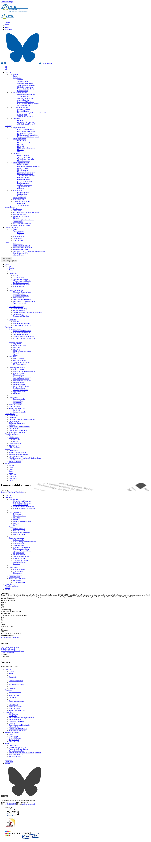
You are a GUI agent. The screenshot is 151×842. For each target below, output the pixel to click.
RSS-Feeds (8, 29)
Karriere (7, 242)
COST (19, 151)
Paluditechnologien (19, 214)
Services (7, 463)
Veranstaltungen (18, 231)
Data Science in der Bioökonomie (28, 104)
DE (6, 67)
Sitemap (11, 480)
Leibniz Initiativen (23, 155)
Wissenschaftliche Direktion (26, 85)
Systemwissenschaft (23, 105)
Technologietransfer (23, 205)
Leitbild (15, 74)
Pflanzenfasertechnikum (25, 174)
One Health (17, 211)
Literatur (20, 120)
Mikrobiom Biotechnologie (26, 94)
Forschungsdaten (18, 199)
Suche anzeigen (6, 258)
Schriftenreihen (22, 194)
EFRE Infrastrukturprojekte (26, 148)
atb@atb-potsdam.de (28, 804)
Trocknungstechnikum (24, 185)
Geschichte (16, 118)
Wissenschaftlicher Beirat (25, 89)
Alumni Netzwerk (19, 255)
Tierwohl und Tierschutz (25, 116)
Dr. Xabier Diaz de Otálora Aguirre (12, 651)
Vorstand (20, 80)
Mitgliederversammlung (25, 87)
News (15, 229)
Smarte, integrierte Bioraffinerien (23, 220)
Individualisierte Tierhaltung (26, 131)
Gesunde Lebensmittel (24, 133)
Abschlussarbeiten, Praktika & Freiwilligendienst (29, 251)
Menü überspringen (7, 2)
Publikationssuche (23, 192)
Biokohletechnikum (23, 179)
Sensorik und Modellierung (26, 102)
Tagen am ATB (18, 238)
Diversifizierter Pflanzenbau (26, 129)
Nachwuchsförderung (24, 109)
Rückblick (20, 233)
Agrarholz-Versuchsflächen (26, 175)
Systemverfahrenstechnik (25, 98)
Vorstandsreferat (22, 81)
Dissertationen (22, 196)
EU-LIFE (20, 150)
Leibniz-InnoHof (22, 164)
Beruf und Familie (23, 111)
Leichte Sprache (46, 63)
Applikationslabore (23, 187)
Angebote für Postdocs (20, 249)
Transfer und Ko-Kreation (21, 201)
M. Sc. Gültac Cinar (7, 653)
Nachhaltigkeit (22, 115)
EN (6, 69)
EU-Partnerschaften (23, 161)
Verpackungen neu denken (21, 225)
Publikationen (17, 190)
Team (15, 76)
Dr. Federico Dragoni (8, 649)
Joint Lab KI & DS (23, 157)
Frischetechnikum (23, 183)
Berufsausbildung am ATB (21, 246)
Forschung (8, 126)
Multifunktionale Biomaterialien (27, 135)
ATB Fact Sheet (18, 240)
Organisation (17, 78)
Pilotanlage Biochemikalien (26, 172)
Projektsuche (21, 140)
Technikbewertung (23, 96)
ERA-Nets (20, 144)
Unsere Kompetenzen (20, 92)
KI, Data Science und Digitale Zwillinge (26, 212)
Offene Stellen (17, 244)
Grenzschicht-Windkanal (25, 181)
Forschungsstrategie (19, 198)
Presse (7, 24)
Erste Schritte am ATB (20, 253)
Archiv (19, 235)
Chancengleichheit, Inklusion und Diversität (31, 113)
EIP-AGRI (20, 146)
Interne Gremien (22, 91)
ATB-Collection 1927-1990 (26, 124)
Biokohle (16, 218)
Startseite (4, 492)
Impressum (12, 476)
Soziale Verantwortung (20, 107)
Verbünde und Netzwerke (25, 159)
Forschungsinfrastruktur (21, 163)
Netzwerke (16, 153)
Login (11, 471)
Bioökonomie (17, 209)
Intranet (11, 469)
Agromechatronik (23, 100)
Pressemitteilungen (19, 236)
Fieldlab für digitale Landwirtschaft (28, 166)
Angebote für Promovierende (22, 247)
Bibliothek (20, 188)
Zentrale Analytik (23, 168)
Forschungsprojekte (19, 139)
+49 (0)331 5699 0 (10, 804)
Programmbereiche (19, 128)
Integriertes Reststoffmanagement (28, 137)
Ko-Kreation (21, 203)
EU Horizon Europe (23, 142)
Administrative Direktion (25, 83)
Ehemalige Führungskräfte (25, 122)
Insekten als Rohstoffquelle (22, 223)
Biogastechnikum (23, 177)
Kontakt (7, 22)
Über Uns (8, 72)
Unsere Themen (10, 207)
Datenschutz (13, 478)
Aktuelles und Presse (11, 227)
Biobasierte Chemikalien (21, 216)
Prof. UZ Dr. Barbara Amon (10, 647)
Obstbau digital (18, 222)
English (7, 264)
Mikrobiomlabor (22, 170)
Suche (7, 27)
